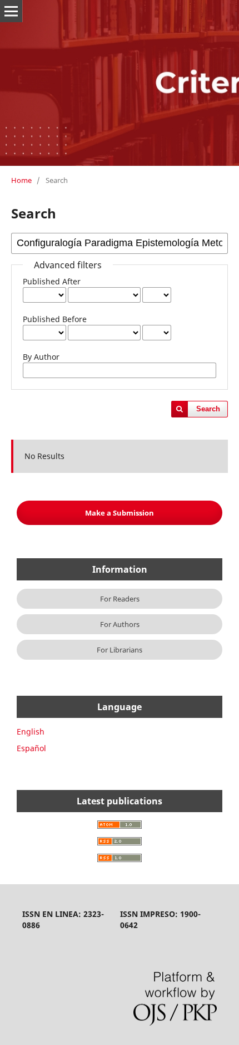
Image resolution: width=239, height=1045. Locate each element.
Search (208, 409)
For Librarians (119, 650)
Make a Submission (119, 513)
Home (21, 180)
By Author (41, 356)
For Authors (120, 624)
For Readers (120, 599)
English (30, 731)
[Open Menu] (11, 11)
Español (31, 748)
